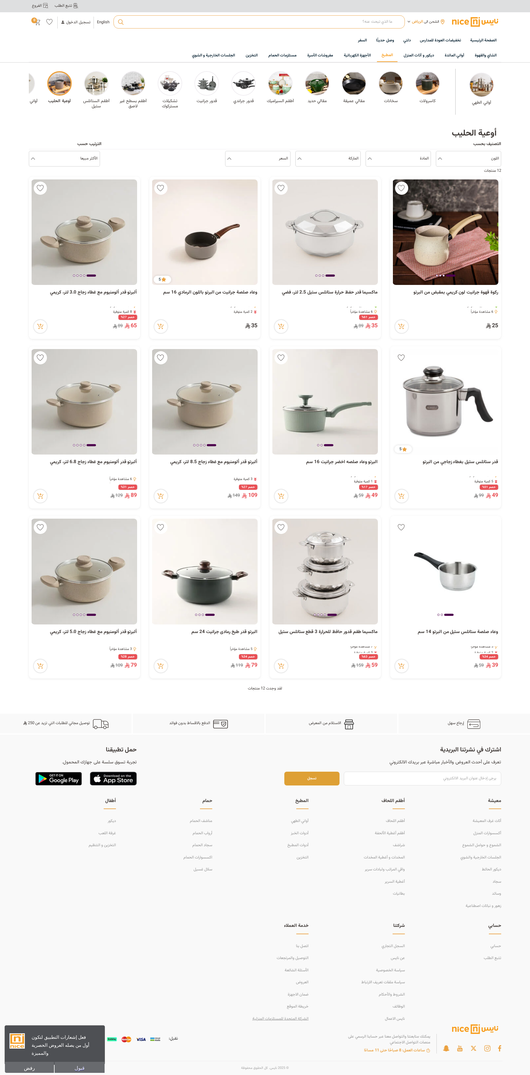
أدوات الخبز (300, 833)
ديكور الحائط (491, 869)
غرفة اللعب (107, 833)
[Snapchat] (446, 1048)
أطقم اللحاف (395, 821)
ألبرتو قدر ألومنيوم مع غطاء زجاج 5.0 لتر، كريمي (93, 632)
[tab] (450, 276)
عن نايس (398, 958)
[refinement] (33, 159)
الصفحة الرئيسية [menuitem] (483, 40)
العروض (302, 982)
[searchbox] (259, 22)
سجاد (497, 882)
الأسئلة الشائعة (297, 970)
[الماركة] (299, 159)
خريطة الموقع (298, 1007)
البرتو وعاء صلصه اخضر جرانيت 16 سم (342, 462)
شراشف (399, 845)
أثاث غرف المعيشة (487, 821)
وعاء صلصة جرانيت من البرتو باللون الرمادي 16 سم (210, 292)
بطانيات (399, 894)
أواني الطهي (300, 821)
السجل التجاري (393, 946)
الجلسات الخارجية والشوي (480, 857)
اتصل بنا (302, 946)
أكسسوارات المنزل (487, 833)
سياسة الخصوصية (390, 970)
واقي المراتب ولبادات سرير (385, 869)
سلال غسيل (203, 869)
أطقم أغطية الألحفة (390, 833)
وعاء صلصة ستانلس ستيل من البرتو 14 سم (458, 632)
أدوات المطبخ (298, 845)
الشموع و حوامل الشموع (481, 845)
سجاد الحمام (202, 845)
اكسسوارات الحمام (197, 857)
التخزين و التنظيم (102, 845)
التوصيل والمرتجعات (293, 958)
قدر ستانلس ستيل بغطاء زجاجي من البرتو (460, 462)
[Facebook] (499, 1048)
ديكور (112, 821)
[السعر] (229, 159)
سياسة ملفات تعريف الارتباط (383, 982)
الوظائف (399, 1007)
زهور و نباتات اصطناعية (483, 906)
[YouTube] (460, 1048)
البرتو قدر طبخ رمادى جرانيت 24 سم (224, 632)
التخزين (303, 857)
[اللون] (440, 159)
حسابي (495, 946)
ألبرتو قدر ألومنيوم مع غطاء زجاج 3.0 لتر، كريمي (93, 292)
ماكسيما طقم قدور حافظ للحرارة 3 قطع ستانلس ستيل (328, 632)
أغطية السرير (395, 882)
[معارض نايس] (475, 21)
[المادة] (370, 159)
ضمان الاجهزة (298, 995)
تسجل (312, 778)
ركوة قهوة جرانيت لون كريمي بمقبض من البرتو (455, 292)
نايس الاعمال (395, 1019)
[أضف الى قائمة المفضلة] (401, 188)
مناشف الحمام (201, 821)
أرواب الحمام (202, 833)
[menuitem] (440, 41)
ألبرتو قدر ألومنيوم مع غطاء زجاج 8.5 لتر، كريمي (213, 462)
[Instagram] (487, 1048)
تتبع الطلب (492, 958)
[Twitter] (473, 1048)
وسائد (496, 894)
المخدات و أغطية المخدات (384, 857)
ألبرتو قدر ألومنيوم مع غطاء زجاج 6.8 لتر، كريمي (93, 462)
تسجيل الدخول (78, 22)
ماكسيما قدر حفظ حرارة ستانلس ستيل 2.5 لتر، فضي (330, 292)
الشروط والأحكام (392, 995)
